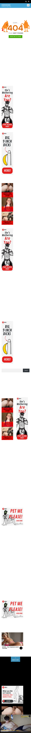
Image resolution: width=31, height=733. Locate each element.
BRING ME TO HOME (15, 36)
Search (26, 370)
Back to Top (15, 660)
